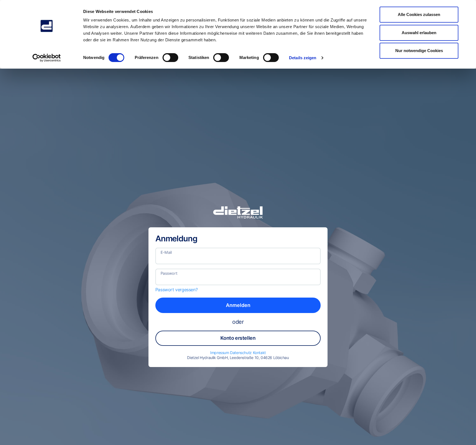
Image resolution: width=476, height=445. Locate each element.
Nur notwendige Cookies (419, 50)
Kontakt (259, 352)
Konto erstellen (237, 338)
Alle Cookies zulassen (419, 14)
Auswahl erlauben (419, 32)
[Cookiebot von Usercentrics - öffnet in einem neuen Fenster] (47, 58)
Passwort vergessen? (176, 289)
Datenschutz (241, 352)
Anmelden (238, 305)
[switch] (170, 57)
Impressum (220, 352)
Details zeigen (302, 57)
